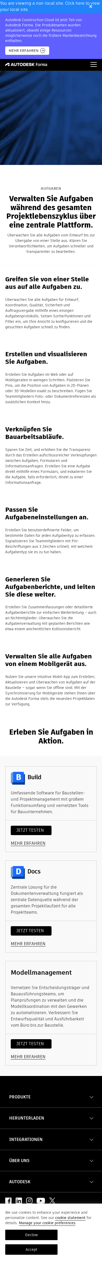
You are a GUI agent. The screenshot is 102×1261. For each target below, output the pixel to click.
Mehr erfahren (28, 843)
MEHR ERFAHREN (23, 50)
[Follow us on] (8, 1201)
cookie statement (70, 1217)
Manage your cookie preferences (47, 1223)
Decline (31, 1235)
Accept (31, 1249)
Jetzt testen (30, 830)
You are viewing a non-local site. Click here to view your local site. (50, 6)
